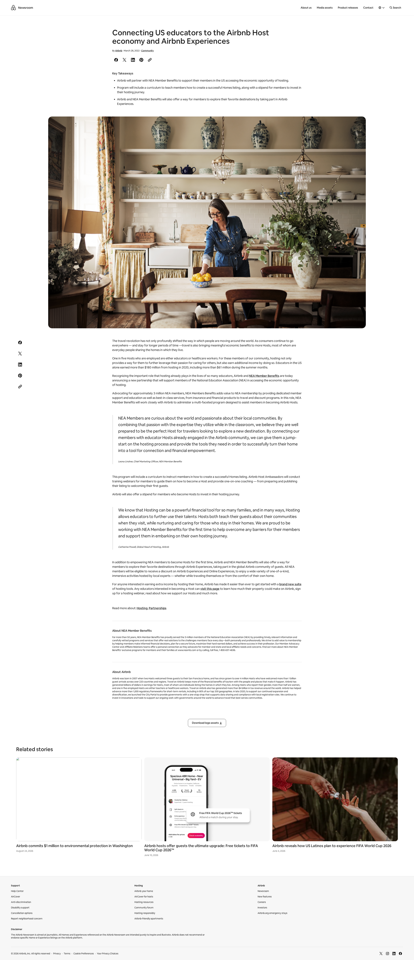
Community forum (143, 907)
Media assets (325, 7)
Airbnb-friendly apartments (148, 918)
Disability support (20, 907)
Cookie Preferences (83, 953)
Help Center (17, 891)
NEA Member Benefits (264, 376)
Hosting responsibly (144, 913)
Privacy (57, 953)
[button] (382, 8)
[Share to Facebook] (116, 60)
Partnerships (157, 608)
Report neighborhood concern (26, 918)
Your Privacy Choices (107, 953)
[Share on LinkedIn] (133, 60)
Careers (262, 902)
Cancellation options (22, 913)
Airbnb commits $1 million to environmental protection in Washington (74, 845)
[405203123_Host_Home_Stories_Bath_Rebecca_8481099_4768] (207, 222)
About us (306, 7)
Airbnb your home (143, 891)
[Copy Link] (150, 60)
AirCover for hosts (143, 896)
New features (265, 896)
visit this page (209, 589)
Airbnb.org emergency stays (272, 913)
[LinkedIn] (394, 953)
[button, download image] (359, 123)
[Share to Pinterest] (141, 60)
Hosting (142, 608)
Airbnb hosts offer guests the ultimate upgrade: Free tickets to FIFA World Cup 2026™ (201, 847)
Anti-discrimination (21, 902)
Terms (67, 953)
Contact (368, 7)
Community (147, 50)
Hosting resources (143, 902)
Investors (262, 907)
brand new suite (290, 584)
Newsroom (25, 8)
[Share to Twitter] (124, 60)
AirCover (15, 896)
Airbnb (118, 50)
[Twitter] (381, 953)
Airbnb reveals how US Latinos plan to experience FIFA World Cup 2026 (331, 845)
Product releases (348, 7)
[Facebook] (400, 953)
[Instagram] (387, 953)
